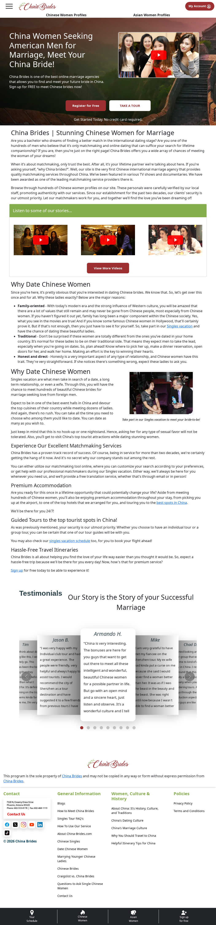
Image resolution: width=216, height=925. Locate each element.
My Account (198, 6)
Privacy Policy (183, 803)
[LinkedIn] (40, 824)
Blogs (61, 803)
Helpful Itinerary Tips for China (133, 843)
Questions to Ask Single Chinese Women (80, 886)
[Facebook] (7, 824)
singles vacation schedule (69, 540)
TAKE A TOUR (130, 105)
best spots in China (172, 502)
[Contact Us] (27, 808)
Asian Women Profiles (151, 15)
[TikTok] (7, 833)
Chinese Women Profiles (66, 15)
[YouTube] (31, 824)
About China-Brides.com (74, 834)
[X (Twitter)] (15, 824)
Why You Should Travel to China (133, 836)
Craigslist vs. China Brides (75, 876)
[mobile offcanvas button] (9, 6)
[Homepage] (37, 6)
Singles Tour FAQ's (70, 818)
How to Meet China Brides (75, 811)
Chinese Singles (68, 841)
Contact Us (65, 896)
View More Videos (108, 268)
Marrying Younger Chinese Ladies (76, 858)
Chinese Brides (68, 869)
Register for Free (85, 105)
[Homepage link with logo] (108, 763)
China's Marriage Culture (129, 828)
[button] (81, 727)
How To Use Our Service (74, 826)
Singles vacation (180, 326)
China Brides (72, 776)
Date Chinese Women (72, 849)
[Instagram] (23, 824)
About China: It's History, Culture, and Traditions (134, 810)
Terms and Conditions (189, 811)
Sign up (17, 570)
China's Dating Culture (127, 820)
